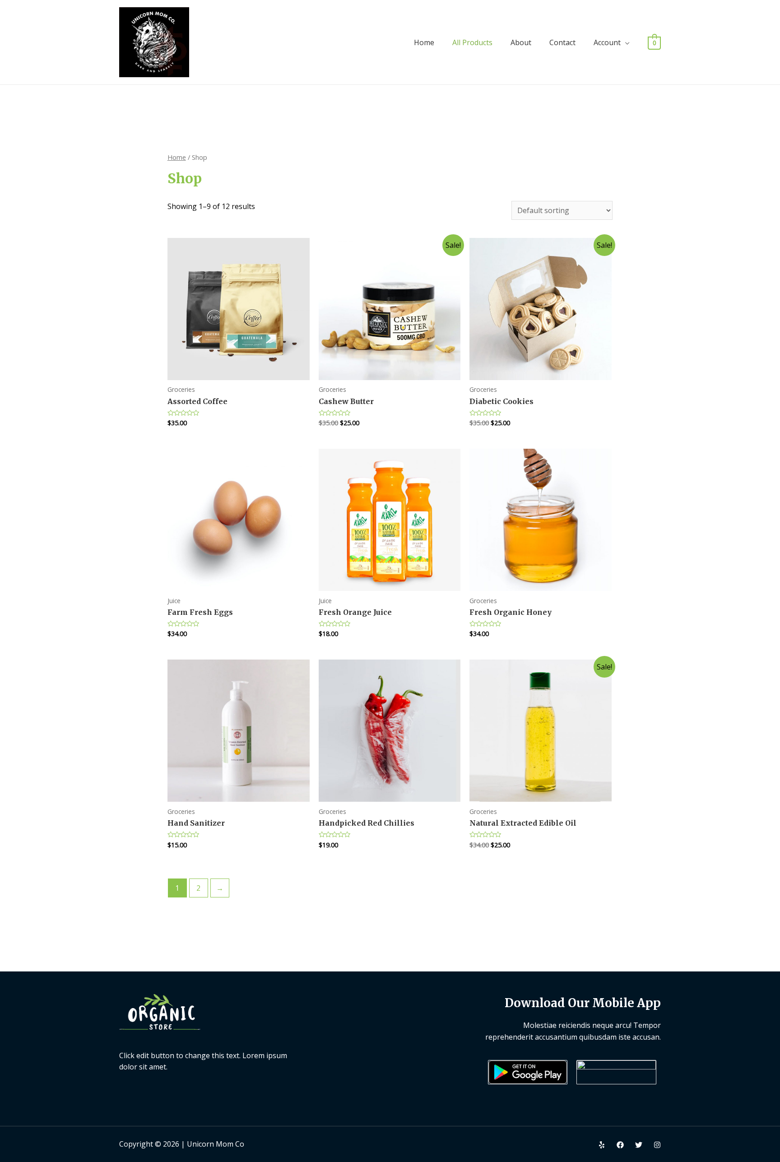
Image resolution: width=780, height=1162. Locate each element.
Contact (562, 42)
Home (424, 42)
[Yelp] (601, 1144)
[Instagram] (657, 1144)
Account (607, 42)
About (521, 42)
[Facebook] (620, 1144)
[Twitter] (638, 1144)
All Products (472, 42)
